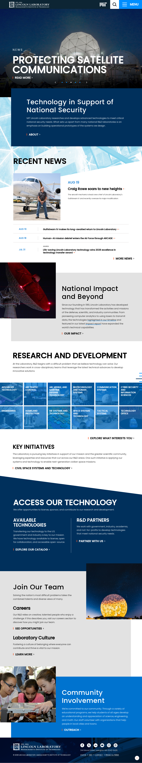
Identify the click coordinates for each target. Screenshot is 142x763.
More (124, 258)
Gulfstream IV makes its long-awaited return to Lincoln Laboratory (79, 229)
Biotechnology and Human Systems (82, 390)
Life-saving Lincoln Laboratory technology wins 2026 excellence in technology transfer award (79, 251)
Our (72, 333)
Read (23, 77)
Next (86, 82)
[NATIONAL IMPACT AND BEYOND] (139, 379)
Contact (99, 755)
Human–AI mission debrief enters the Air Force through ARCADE (78, 238)
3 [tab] (71, 82)
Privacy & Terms (112, 755)
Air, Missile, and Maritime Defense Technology (58, 391)
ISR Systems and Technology (58, 412)
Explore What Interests (111, 438)
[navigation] (130, 4)
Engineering (9, 410)
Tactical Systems (102, 412)
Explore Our (32, 549)
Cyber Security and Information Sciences (129, 391)
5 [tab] (80, 82)
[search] (114, 4)
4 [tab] (75, 82)
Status (83, 755)
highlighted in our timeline (101, 319)
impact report (93, 323)
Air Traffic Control (32, 388)
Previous (55, 82)
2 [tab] (66, 82)
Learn (23, 654)
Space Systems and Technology (81, 413)
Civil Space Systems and (42, 468)
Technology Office (128, 412)
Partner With (91, 541)
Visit (90, 755)
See (28, 628)
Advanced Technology (9, 388)
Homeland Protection (32, 412)
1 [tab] (62, 82)
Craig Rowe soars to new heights (95, 188)
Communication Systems (106, 388)
